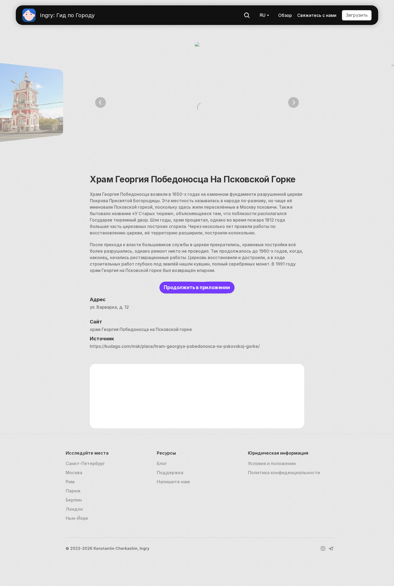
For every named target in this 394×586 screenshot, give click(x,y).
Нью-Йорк (77, 518)
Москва (74, 472)
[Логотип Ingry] (29, 15)
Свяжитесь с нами (316, 15)
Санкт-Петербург (85, 463)
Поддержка (170, 472)
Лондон (74, 509)
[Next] (293, 102)
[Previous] (100, 102)
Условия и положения (272, 463)
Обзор (285, 15)
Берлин (74, 500)
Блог (162, 463)
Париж (73, 490)
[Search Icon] (246, 15)
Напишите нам (173, 481)
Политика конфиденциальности (284, 472)
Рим (70, 481)
